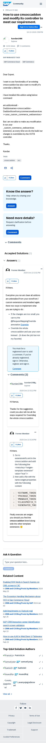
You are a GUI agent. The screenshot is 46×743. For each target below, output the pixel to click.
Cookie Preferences (11, 737)
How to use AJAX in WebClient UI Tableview (22, 636)
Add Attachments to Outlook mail (18, 611)
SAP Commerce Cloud (12, 62)
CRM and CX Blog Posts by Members (21, 589)
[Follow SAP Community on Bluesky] (21, 708)
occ (19, 160)
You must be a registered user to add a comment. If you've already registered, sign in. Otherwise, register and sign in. (22, 356)
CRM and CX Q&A (11, 10)
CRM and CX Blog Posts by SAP (19, 603)
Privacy (11, 716)
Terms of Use (34, 716)
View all (6, 694)
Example (25, 325)
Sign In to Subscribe (29, 27)
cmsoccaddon (9, 160)
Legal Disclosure (34, 723)
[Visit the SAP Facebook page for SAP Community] (16, 708)
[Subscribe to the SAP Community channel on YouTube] (25, 708)
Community (18, 4)
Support (34, 730)
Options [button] (41, 27)
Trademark (11, 730)
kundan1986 (16, 39)
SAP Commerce (28, 62)
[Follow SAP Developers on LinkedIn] (30, 708)
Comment (25, 178)
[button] (5, 51)
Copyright (11, 723)
